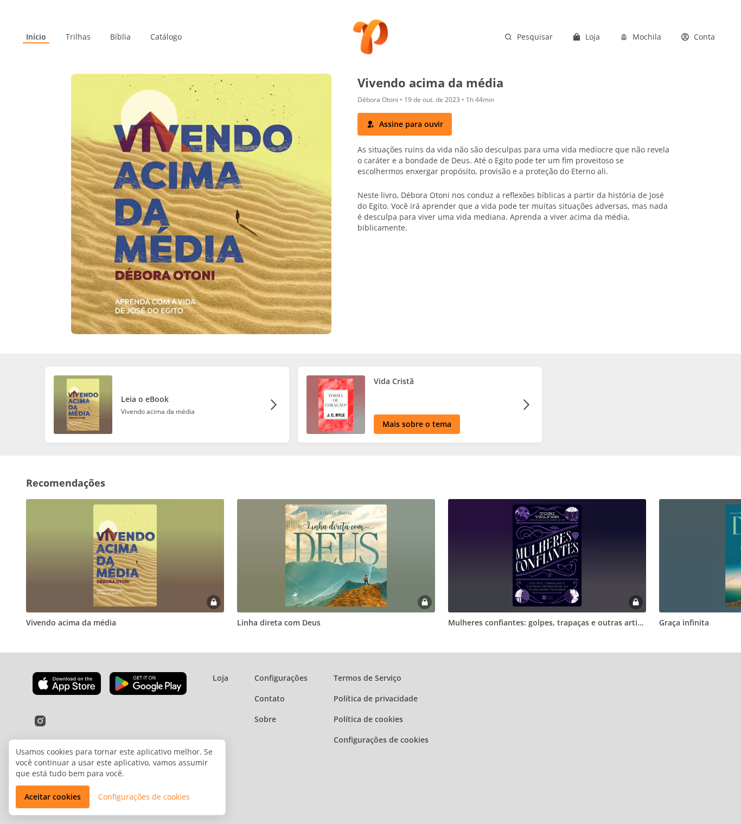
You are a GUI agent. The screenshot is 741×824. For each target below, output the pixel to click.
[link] (36, 37)
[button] (404, 124)
